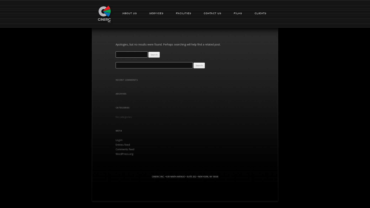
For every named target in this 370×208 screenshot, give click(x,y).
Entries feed (123, 144)
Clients (261, 13)
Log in (119, 140)
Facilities (183, 13)
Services (156, 13)
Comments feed (125, 149)
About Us (129, 13)
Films (238, 13)
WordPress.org (124, 154)
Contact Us (212, 13)
